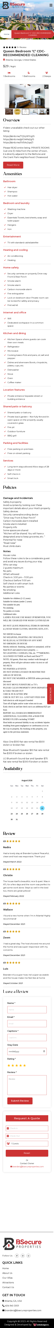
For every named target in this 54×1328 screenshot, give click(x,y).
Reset (27, 1153)
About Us (7, 1273)
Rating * (11, 1059)
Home (5, 1268)
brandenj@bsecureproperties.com (28, 1166)
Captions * (12, 1031)
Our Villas (7, 1278)
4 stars (21, 1065)
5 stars (25, 1065)
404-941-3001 (11, 1305)
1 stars (9, 1065)
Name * (11, 1003)
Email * (11, 1017)
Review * (12, 1072)
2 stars (13, 1065)
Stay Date (12, 1045)
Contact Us (8, 1287)
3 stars (17, 1065)
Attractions (8, 1282)
